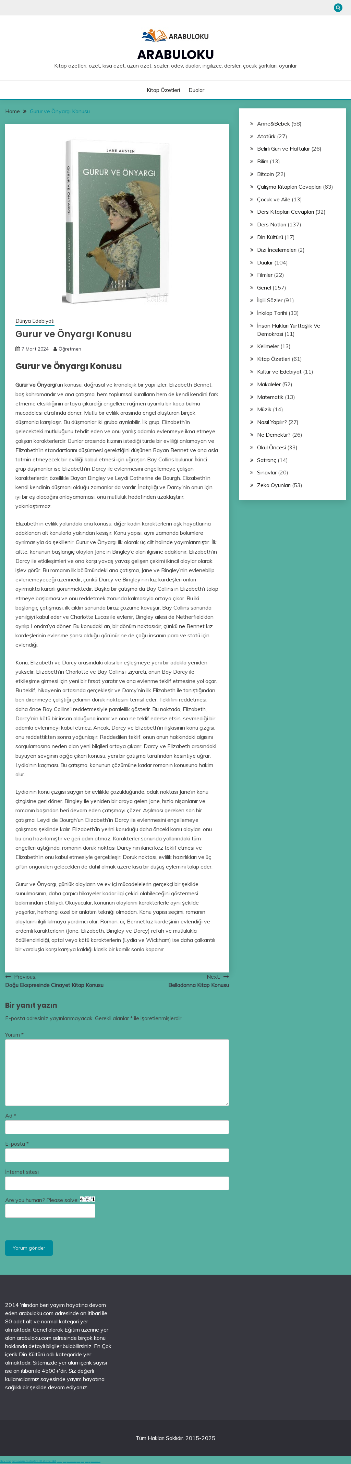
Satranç (266, 460)
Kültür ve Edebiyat (279, 371)
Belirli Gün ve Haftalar (283, 148)
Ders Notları (271, 224)
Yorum (14, 1034)
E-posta (17, 1143)
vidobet (89, 1461)
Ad (10, 1115)
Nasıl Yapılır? (272, 421)
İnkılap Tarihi (272, 312)
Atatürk (266, 136)
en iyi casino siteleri (59, 1461)
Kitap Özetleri (163, 89)
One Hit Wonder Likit (45, 1461)
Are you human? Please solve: (42, 1199)
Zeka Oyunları (274, 485)
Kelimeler (268, 346)
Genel (264, 287)
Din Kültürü (270, 237)
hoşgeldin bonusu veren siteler (71, 1461)
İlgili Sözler (269, 300)
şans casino (86, 1461)
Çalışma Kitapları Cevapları (289, 186)
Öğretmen (70, 349)
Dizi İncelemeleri (276, 249)
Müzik (264, 409)
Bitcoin (265, 173)
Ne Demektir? (274, 434)
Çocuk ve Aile (273, 199)
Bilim (262, 161)
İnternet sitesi (22, 1171)
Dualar (196, 89)
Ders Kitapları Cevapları (285, 211)
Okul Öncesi (271, 447)
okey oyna (5, 1461)
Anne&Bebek (273, 123)
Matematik (270, 396)
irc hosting (28, 1461)
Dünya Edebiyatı (35, 321)
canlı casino (64, 1461)
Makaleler (269, 384)
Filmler (265, 274)
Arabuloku (175, 54)
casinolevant (78, 1461)
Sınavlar (267, 472)
